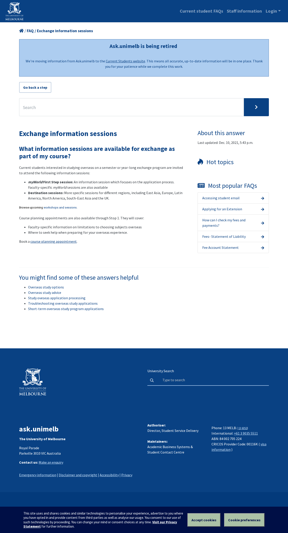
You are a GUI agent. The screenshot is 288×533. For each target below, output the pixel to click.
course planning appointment (53, 241)
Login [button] (271, 11)
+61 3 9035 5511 (246, 433)
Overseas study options (46, 287)
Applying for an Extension (222, 209)
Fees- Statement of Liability (224, 236)
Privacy (126, 475)
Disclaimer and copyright (78, 475)
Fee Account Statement (220, 247)
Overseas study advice (44, 292)
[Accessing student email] (262, 198)
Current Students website (125, 61)
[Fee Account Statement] (262, 247)
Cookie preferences (244, 520)
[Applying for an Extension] (262, 209)
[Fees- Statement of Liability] (262, 236)
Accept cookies (203, 520)
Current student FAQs (201, 11)
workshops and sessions (60, 207)
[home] (21, 30)
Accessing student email (221, 198)
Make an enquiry (51, 462)
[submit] (256, 107)
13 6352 (242, 428)
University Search (160, 371)
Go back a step (35, 87)
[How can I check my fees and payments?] (262, 222)
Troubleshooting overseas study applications (63, 303)
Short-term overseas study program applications (66, 308)
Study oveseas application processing (57, 298)
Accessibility (109, 475)
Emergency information (37, 475)
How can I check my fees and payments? (223, 223)
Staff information (244, 11)
